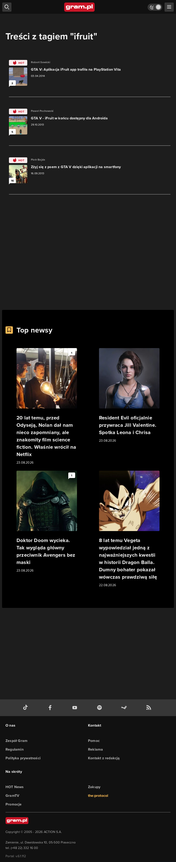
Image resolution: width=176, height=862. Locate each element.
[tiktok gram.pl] (26, 707)
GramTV (12, 795)
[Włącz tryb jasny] (155, 7)
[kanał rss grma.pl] (149, 707)
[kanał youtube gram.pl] (75, 707)
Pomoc (94, 740)
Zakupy (94, 786)
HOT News (15, 786)
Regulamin (15, 749)
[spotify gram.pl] (100, 707)
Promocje (14, 804)
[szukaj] (6, 7)
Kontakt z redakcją (104, 758)
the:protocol (98, 795)
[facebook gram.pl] (51, 707)
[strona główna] (79, 7)
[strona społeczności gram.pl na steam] (125, 707)
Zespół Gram (17, 740)
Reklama (95, 749)
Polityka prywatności (23, 758)
